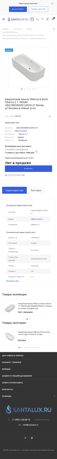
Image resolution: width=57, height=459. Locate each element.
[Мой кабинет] (47, 19)
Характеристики (14, 190)
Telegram (25, 438)
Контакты (7, 389)
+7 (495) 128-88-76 (21, 420)
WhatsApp (32, 438)
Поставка (36, 190)
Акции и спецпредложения (17, 376)
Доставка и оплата (12, 355)
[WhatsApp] (32, 19)
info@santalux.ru (30, 425)
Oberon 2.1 (23, 134)
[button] (22, 89)
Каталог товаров (11, 362)
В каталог (28, 168)
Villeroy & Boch (21, 131)
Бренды (6, 369)
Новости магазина (12, 383)
